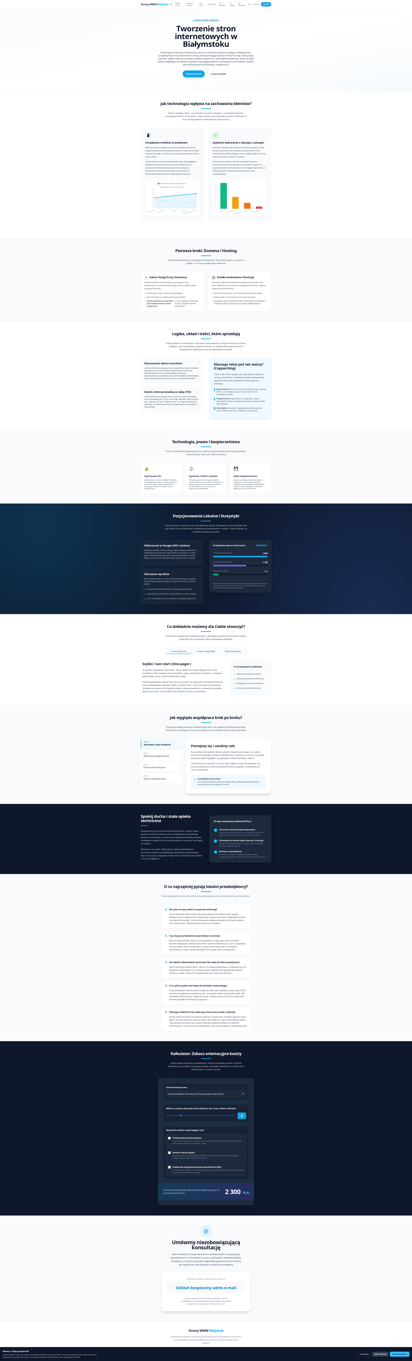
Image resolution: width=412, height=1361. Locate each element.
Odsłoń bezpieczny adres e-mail (206, 1287)
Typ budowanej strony (176, 1087)
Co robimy (232, 4)
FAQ (249, 4)
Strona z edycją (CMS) (206, 651)
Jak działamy (241, 4)
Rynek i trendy (178, 4)
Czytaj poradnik (218, 74)
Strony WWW (155, 4)
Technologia (211, 4)
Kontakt (266, 4)
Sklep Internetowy (233, 651)
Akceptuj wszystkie (399, 1354)
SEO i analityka (222, 4)
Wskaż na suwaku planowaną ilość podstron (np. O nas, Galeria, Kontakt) (201, 1108)
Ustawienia (364, 1354)
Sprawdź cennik (193, 74)
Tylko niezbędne (380, 1354)
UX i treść (201, 4)
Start (171, 4)
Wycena (256, 4)
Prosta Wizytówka (179, 651)
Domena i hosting (189, 4)
